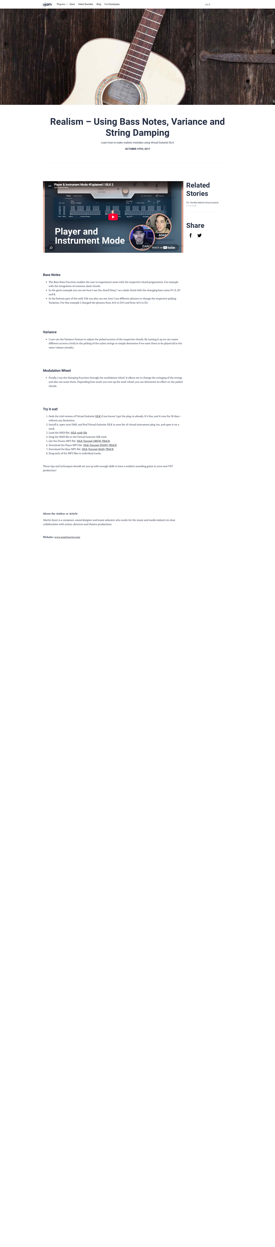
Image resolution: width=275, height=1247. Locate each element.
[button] (208, 4)
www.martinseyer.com (67, 537)
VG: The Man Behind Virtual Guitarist (202, 202)
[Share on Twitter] (199, 235)
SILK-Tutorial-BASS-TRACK (98, 449)
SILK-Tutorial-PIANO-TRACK (100, 445)
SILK (98, 416)
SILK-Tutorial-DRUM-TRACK (93, 441)
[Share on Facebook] (190, 235)
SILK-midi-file (79, 432)
